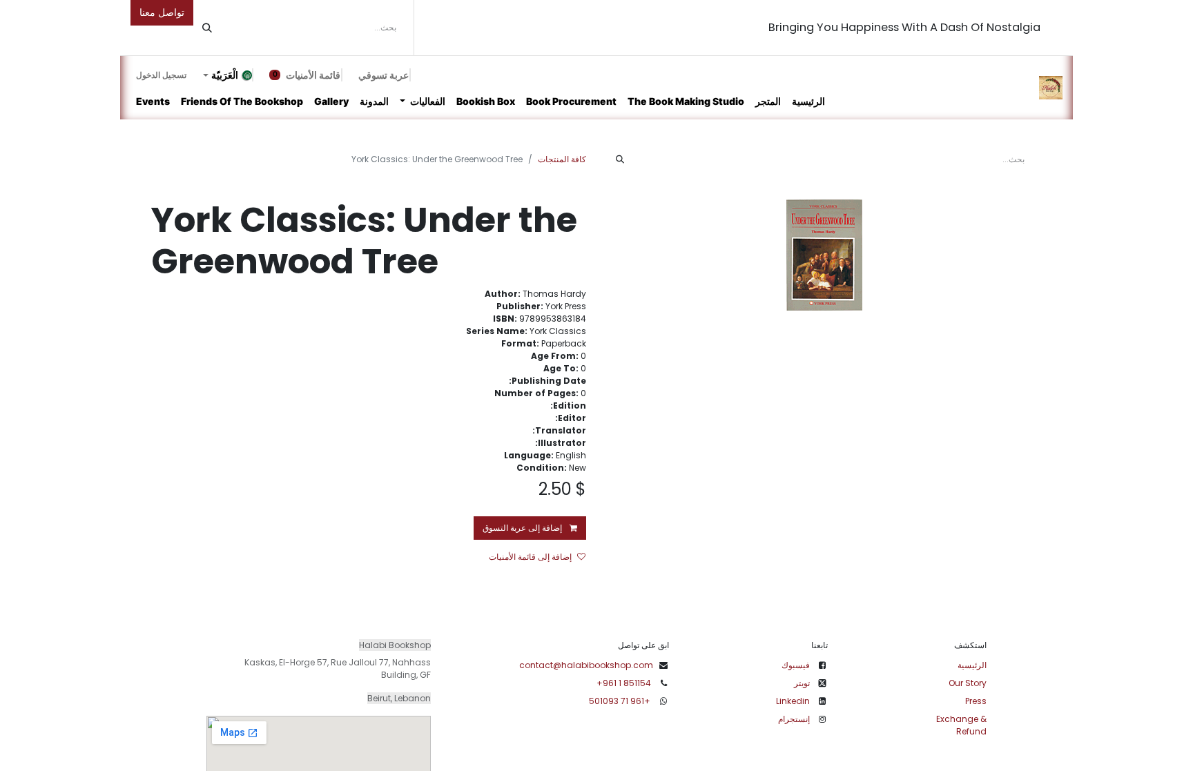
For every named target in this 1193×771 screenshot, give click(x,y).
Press (976, 701)
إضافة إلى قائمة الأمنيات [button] (530, 557)
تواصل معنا (161, 12)
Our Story (968, 683)
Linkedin (793, 701)
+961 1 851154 (623, 683)
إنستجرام (794, 719)
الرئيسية (972, 665)
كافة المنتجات (562, 159)
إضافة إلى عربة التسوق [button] (523, 528)
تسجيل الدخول (161, 75)
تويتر (802, 683)
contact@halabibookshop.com (586, 665)
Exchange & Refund (961, 725)
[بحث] (207, 27)
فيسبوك (796, 665)
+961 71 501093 (620, 701)
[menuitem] (808, 101)
